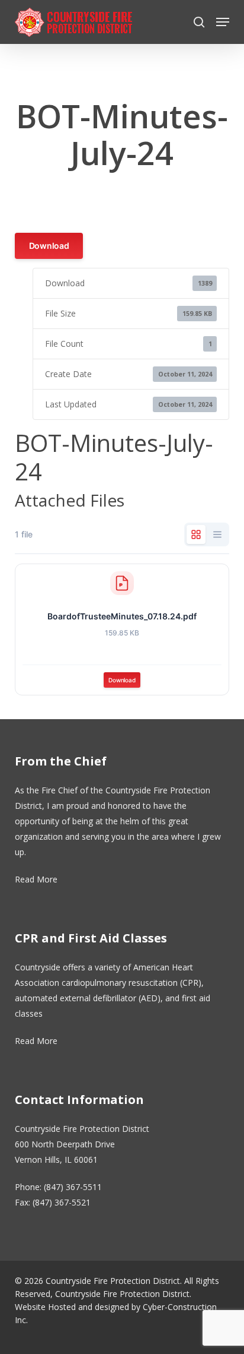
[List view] (217, 534)
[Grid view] (196, 534)
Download (49, 246)
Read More (36, 879)
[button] (222, 22)
